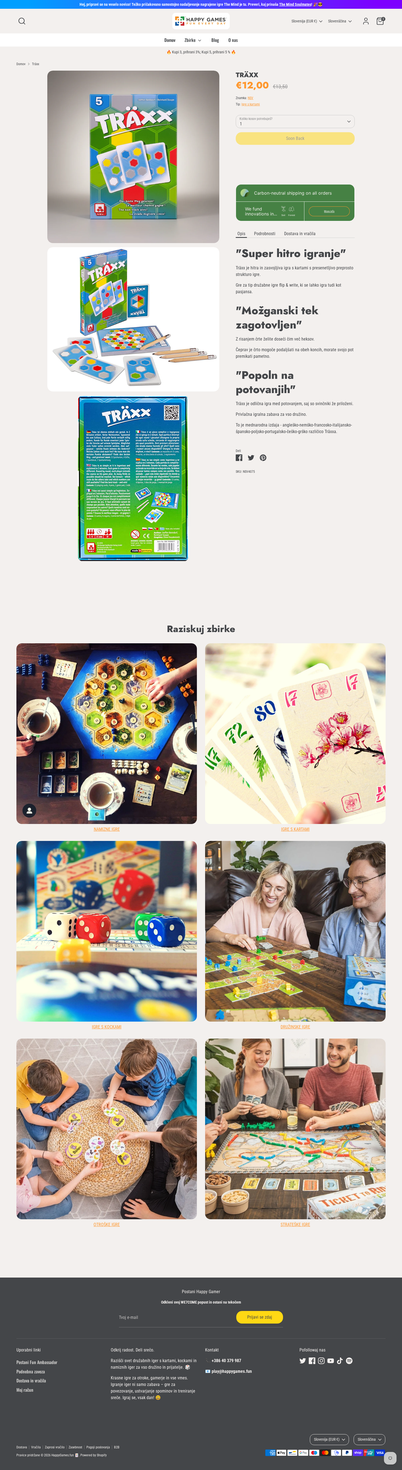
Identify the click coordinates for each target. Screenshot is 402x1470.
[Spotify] (277, 786)
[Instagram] (249, 786)
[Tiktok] (268, 786)
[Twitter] (231, 786)
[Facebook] (240, 786)
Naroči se (256, 768)
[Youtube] (259, 786)
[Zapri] (303, 668)
